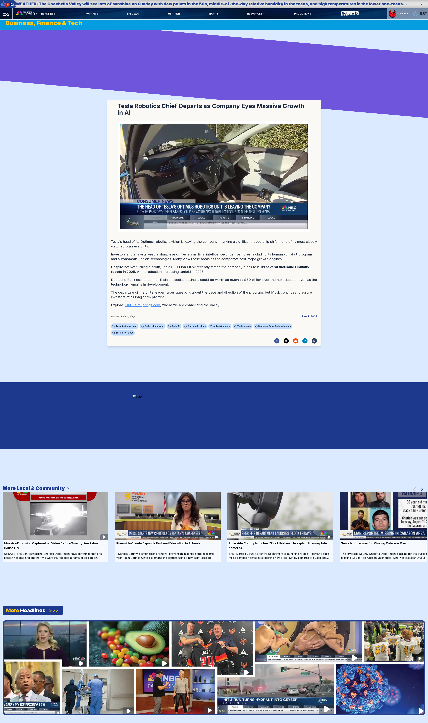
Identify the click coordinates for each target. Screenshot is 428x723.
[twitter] (286, 341)
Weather (174, 13)
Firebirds (403, 13)
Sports (213, 13)
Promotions (302, 13)
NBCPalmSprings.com (142, 305)
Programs (91, 13)
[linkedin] (305, 341)
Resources (254, 13)
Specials (133, 13)
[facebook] (277, 341)
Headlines (48, 13)
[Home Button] (26, 13)
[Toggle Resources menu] (264, 13)
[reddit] (295, 341)
